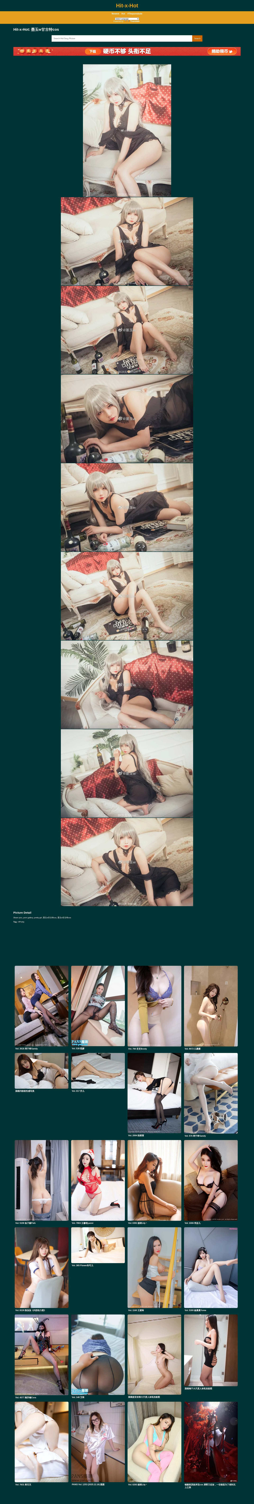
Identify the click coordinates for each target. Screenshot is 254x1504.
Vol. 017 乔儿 (78, 1091)
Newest (115, 14)
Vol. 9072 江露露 (193, 1049)
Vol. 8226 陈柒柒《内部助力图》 (30, 1310)
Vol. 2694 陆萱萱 (136, 1135)
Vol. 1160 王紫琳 (136, 1310)
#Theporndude (134, 14)
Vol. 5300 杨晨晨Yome (195, 1310)
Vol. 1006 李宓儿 (193, 1223)
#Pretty (21, 922)
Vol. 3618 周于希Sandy (26, 1049)
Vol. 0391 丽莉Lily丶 (138, 1223)
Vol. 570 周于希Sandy (195, 1136)
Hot (123, 14)
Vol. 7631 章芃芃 (23, 1484)
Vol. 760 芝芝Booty (137, 1049)
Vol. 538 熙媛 (78, 1048)
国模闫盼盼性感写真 (24, 1091)
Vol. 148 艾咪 (78, 1397)
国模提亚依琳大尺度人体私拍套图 (144, 1397)
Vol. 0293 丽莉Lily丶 (138, 1484)
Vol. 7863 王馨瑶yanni (82, 1223)
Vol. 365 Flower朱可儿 (82, 1265)
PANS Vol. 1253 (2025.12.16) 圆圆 (88, 1484)
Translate (135, 21)
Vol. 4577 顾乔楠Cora (25, 1397)
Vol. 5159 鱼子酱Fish (25, 1223)
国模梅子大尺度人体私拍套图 (198, 1388)
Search (197, 38)
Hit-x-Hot (127, 5)
